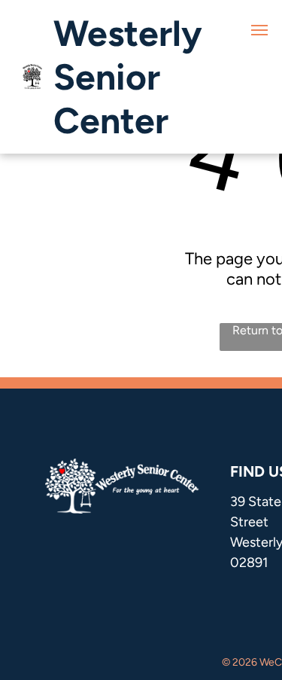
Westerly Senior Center (127, 76)
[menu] (259, 30)
